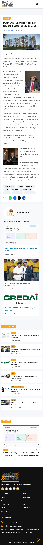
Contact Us (26, 508)
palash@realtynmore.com (13, 526)
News (3, 497)
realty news (7, 192)
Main (2, 501)
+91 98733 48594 (10, 522)
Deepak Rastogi (30, 186)
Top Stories (4, 511)
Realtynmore (9, 30)
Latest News (26, 501)
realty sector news (30, 192)
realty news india (17, 192)
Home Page (26, 497)
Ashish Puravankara (9, 186)
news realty (15, 189)
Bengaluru (20, 186)
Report (3, 508)
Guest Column (5, 504)
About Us (25, 504)
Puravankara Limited (26, 189)
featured (6, 189)
